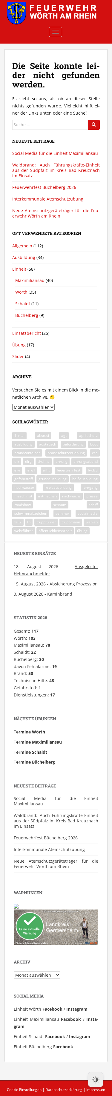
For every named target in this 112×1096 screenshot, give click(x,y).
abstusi (43, 435)
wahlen (92, 522)
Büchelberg (26, 315)
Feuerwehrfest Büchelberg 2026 (44, 187)
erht (46, 470)
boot (94, 444)
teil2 (18, 522)
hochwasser (24, 487)
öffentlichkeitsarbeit (55, 530)
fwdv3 (93, 470)
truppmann (71, 522)
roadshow (22, 504)
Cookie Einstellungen (24, 1089)
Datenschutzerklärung (63, 1089)
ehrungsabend (85, 461)
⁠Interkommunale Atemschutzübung (47, 199)
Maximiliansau (30, 280)
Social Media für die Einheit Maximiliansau (55, 153)
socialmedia (88, 513)
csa (95, 452)
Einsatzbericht (26, 333)
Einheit (19, 269)
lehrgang (90, 487)
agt (64, 435)
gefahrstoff (23, 478)
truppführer (46, 522)
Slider (18, 356)
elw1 (31, 470)
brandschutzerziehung (66, 452)
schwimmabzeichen (30, 513)
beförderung (73, 444)
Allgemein (22, 246)
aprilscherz (88, 435)
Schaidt (22, 303)
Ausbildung (23, 257)
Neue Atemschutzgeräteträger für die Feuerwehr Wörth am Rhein (56, 213)
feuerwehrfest (68, 470)
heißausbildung (85, 478)
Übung (19, 345)
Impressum (95, 1089)
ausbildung (23, 444)
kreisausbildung (58, 487)
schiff (93, 504)
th (28, 522)
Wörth (21, 292)
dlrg (28, 461)
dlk (16, 461)
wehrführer (23, 530)
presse (92, 496)
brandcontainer (27, 452)
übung (82, 530)
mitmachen (47, 496)
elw (17, 470)
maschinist (23, 496)
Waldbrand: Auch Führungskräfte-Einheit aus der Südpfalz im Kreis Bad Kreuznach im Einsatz (56, 170)
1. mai (19, 435)
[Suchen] (94, 125)
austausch (47, 444)
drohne (44, 461)
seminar (62, 513)
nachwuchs (71, 496)
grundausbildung (53, 478)
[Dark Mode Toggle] (95, 1079)
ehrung (61, 461)
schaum (59, 504)
